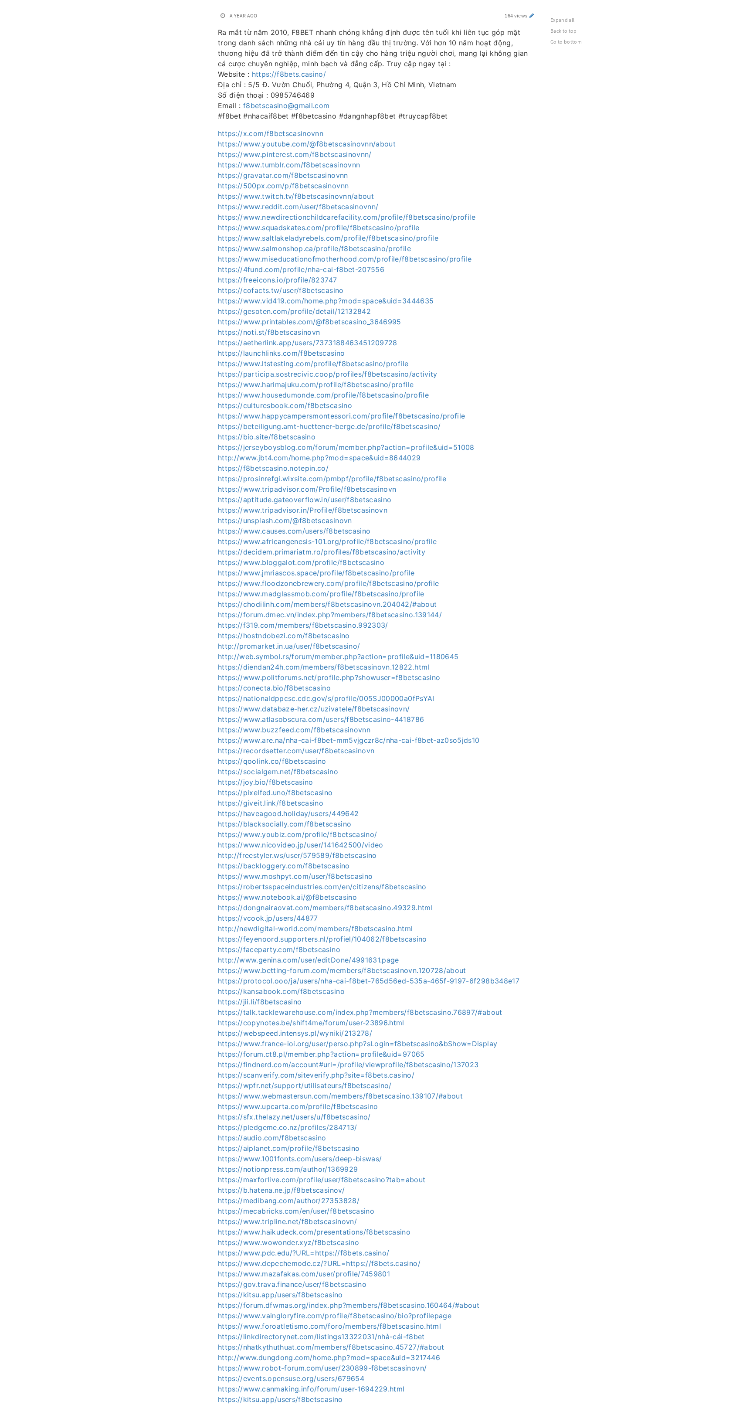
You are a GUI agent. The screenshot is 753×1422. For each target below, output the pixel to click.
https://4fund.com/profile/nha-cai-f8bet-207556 (301, 269)
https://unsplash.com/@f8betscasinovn (285, 520)
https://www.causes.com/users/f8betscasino (294, 531)
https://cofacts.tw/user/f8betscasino (281, 290)
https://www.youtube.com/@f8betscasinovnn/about (307, 143)
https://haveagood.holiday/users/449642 (288, 813)
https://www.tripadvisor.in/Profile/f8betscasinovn (302, 510)
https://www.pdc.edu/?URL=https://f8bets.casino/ (303, 1253)
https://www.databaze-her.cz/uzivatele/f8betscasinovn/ (314, 708)
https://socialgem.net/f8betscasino (278, 771)
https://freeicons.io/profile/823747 (277, 280)
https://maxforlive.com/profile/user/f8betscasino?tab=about (321, 1179)
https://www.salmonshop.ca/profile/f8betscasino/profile (314, 248)
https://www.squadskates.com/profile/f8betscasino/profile (319, 227)
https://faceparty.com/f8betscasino (279, 949)
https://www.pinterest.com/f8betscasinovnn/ (295, 154)
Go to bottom (566, 41)
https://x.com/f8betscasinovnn (270, 133)
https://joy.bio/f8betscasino (265, 782)
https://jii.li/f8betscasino (260, 1001)
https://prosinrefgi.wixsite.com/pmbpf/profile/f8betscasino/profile (332, 478)
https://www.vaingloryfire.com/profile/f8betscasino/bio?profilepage (334, 1315)
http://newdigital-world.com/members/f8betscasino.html (315, 928)
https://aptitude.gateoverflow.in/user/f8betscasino (305, 499)
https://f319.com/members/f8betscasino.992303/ (303, 625)
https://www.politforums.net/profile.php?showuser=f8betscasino (329, 677)
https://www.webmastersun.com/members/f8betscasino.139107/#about (340, 1096)
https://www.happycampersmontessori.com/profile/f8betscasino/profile (341, 416)
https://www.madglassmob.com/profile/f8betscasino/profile (321, 593)
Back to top (563, 30)
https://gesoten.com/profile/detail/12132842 (294, 311)
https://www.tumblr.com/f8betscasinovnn (289, 164)
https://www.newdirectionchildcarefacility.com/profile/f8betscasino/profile (346, 217)
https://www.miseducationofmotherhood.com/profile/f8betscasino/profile (344, 259)
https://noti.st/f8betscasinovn (269, 332)
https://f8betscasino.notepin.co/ (273, 468)
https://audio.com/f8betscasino (272, 1137)
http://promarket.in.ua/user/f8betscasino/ (289, 646)
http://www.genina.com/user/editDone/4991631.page (308, 960)
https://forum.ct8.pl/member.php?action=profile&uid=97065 (321, 1054)
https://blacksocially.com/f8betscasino (284, 824)
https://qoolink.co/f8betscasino (272, 761)
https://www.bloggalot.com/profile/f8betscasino (301, 562)
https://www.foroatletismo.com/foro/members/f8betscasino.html (329, 1326)
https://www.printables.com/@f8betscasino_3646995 (309, 321)
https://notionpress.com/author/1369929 (288, 1169)
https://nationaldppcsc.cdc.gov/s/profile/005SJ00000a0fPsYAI (326, 698)
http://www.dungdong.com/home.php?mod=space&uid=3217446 (329, 1357)
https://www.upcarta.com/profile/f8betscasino (298, 1106)
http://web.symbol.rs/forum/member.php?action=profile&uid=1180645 (338, 656)
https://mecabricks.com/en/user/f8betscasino (296, 1211)
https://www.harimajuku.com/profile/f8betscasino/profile (316, 384)
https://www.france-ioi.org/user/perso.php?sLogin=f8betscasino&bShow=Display (357, 1043)
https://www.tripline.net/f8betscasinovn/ (287, 1221)
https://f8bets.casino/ (289, 74)
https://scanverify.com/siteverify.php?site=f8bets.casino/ (316, 1075)
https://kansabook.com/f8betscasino (281, 991)
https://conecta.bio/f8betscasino (274, 688)
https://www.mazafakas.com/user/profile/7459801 (304, 1273)
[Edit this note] (532, 15)
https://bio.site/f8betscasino (266, 436)
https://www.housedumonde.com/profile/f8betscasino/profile (323, 395)
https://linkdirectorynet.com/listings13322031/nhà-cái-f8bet (321, 1336)
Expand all (562, 20)
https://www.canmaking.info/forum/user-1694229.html (311, 1389)
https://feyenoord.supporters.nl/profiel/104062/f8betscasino (322, 939)
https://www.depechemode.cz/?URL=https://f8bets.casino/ (319, 1263)
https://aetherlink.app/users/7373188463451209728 (307, 342)
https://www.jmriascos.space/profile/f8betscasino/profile (316, 572)
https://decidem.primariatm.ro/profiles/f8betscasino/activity (321, 552)
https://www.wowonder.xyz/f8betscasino (288, 1242)
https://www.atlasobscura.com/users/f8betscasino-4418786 (321, 719)
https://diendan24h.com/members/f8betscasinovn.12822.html (324, 667)
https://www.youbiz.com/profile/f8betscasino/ (297, 834)
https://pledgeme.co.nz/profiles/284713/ (287, 1127)
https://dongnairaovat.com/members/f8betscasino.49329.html (325, 907)
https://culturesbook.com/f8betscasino (285, 405)
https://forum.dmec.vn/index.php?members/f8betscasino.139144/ (330, 614)
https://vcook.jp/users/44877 (268, 918)
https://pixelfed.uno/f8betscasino (275, 792)
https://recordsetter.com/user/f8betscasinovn (296, 750)
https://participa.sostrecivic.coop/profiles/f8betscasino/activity (328, 374)
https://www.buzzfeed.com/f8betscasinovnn (294, 729)
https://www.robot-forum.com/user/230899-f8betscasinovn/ (322, 1368)
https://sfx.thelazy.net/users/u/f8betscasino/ (294, 1116)
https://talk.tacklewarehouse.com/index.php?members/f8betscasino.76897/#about (360, 1012)
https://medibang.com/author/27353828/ (289, 1200)
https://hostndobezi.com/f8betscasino (284, 635)
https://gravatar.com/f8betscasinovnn (283, 175)
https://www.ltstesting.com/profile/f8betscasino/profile (313, 363)
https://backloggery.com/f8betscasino (284, 865)
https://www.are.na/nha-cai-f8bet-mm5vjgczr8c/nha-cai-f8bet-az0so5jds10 (349, 740)
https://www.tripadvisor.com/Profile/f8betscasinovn (307, 489)
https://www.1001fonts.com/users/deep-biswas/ (300, 1158)
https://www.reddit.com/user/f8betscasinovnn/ (298, 206)
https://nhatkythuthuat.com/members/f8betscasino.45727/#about (331, 1347)
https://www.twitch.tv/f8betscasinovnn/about (296, 196)
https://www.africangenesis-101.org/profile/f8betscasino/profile (327, 541)
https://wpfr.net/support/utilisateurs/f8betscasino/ (305, 1085)
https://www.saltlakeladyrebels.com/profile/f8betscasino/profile (328, 238)
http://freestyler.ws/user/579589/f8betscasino (297, 855)
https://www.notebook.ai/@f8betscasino (287, 897)
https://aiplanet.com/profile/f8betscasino (289, 1148)
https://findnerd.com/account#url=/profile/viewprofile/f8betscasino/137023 (348, 1064)
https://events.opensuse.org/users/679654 (291, 1378)
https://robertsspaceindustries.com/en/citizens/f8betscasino (322, 886)
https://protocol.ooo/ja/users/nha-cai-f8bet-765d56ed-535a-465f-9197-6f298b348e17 (368, 980)
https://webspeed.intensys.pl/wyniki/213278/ (295, 1033)
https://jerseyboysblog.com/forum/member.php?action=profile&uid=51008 (346, 447)
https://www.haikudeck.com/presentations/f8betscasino (314, 1232)
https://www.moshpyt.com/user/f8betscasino (295, 876)
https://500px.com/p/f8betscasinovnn (283, 185)
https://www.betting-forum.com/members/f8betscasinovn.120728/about (342, 970)
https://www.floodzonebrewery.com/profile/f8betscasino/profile (328, 583)
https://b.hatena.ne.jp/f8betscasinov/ (281, 1190)
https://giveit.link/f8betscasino (270, 803)
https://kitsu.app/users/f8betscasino (280, 1294)
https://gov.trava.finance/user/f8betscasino (292, 1284)
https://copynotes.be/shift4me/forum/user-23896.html (311, 1022)
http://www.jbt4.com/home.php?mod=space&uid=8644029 (319, 457)
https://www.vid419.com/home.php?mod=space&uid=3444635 (326, 300)
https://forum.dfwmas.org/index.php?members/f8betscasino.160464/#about (348, 1305)
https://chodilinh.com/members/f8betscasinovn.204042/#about (327, 604)
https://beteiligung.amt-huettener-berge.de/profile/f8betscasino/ (329, 426)
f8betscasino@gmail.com (286, 105)
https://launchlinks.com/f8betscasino (281, 353)
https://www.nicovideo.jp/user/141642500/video (300, 844)
